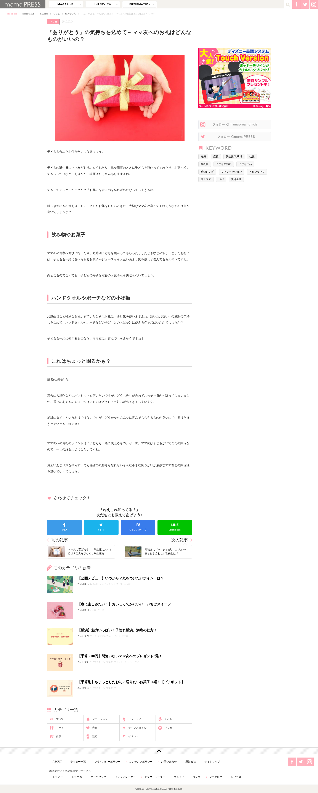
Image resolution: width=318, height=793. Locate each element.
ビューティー (136, 719)
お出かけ (126, 322)
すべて (60, 719)
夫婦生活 (236, 179)
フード (60, 727)
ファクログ (215, 777)
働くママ (206, 179)
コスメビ (179, 777)
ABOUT (57, 761)
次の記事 (179, 540)
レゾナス (236, 777)
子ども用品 (245, 164)
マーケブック (98, 777)
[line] (174, 527)
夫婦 (94, 727)
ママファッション (231, 171)
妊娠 (203, 156)
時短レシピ (207, 171)
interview (102, 4)
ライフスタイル (137, 727)
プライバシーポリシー (107, 761)
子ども (168, 719)
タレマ (197, 777)
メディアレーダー (125, 777)
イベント (133, 736)
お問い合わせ (169, 761)
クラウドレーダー (154, 777)
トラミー (58, 777)
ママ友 (56, 14)
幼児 (252, 156)
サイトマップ (212, 761)
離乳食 (205, 164)
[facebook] (64, 527)
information (139, 4)
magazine (66, 4)
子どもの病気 (223, 164)
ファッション (100, 719)
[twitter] (101, 527)
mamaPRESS (28, 14)
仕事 (58, 736)
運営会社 (190, 761)
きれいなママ (257, 171)
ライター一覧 (78, 761)
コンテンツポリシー (141, 761)
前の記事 (59, 540)
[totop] (159, 751)
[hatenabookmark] (138, 527)
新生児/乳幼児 (234, 156)
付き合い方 (70, 14)
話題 (94, 736)
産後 (215, 156)
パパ (221, 179)
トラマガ (77, 777)
